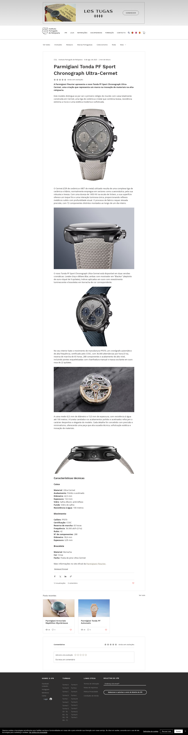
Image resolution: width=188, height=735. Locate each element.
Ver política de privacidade (38, 732)
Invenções (58, 45)
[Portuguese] (131, 32)
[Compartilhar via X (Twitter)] (60, 576)
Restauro (69, 45)
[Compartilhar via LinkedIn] (65, 576)
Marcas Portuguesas (84, 45)
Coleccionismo (102, 45)
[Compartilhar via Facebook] (55, 576)
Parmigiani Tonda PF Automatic (91, 622)
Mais (122, 45)
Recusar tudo (166, 731)
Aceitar (178, 731)
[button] (72, 33)
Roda (114, 45)
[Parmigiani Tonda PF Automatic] (94, 608)
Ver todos (46, 45)
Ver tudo (142, 595)
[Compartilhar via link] (71, 576)
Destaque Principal (61, 569)
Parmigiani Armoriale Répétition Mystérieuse (57, 622)
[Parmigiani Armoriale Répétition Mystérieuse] (58, 608)
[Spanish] (139, 32)
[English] (135, 32)
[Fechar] (185, 731)
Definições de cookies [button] (150, 731)
